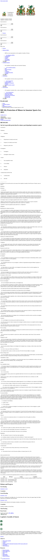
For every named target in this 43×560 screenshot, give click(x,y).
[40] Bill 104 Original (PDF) (5, 120)
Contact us (4, 541)
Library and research (6, 551)
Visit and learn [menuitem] (5, 87)
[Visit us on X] (1, 523)
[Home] (17, 17)
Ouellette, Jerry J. (3, 114)
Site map (2, 536)
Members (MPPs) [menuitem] (6, 50)
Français (4, 33)
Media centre (5, 554)
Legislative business (6, 104)
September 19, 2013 (4, 488)
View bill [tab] (2, 118)
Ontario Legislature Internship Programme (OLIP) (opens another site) (15, 543)
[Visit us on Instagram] (1, 519)
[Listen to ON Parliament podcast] (1, 526)
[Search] (1, 25)
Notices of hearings (6, 556)
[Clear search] (12, 24)
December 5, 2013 (3, 495)
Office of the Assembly (7, 540)
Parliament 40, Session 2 (7, 106)
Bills (3, 105)
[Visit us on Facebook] (1, 521)
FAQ (3, 553)
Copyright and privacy (6, 558)
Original (1, 119)
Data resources (5, 555)
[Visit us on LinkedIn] (1, 525)
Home (4, 103)
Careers (4, 542)
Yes (10, 513)
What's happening (6, 545)
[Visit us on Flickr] (1, 527)
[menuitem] (10, 55)
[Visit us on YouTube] (1, 529)
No (13, 513)
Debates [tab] (9, 118)
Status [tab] (6, 118)
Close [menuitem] (4, 61)
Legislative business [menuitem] (6, 62)
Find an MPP (5, 552)
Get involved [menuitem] (5, 75)
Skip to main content (4, 0)
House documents (6, 550)
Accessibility (5, 544)
